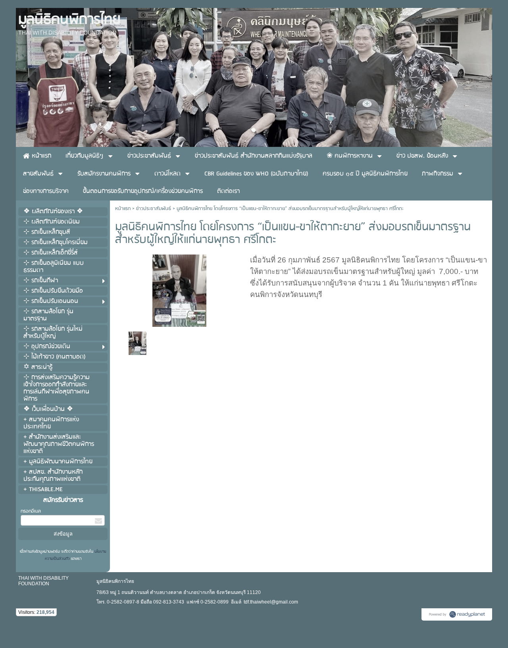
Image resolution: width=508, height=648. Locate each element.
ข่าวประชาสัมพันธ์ (153, 208)
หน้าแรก (123, 208)
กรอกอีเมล (31, 511)
